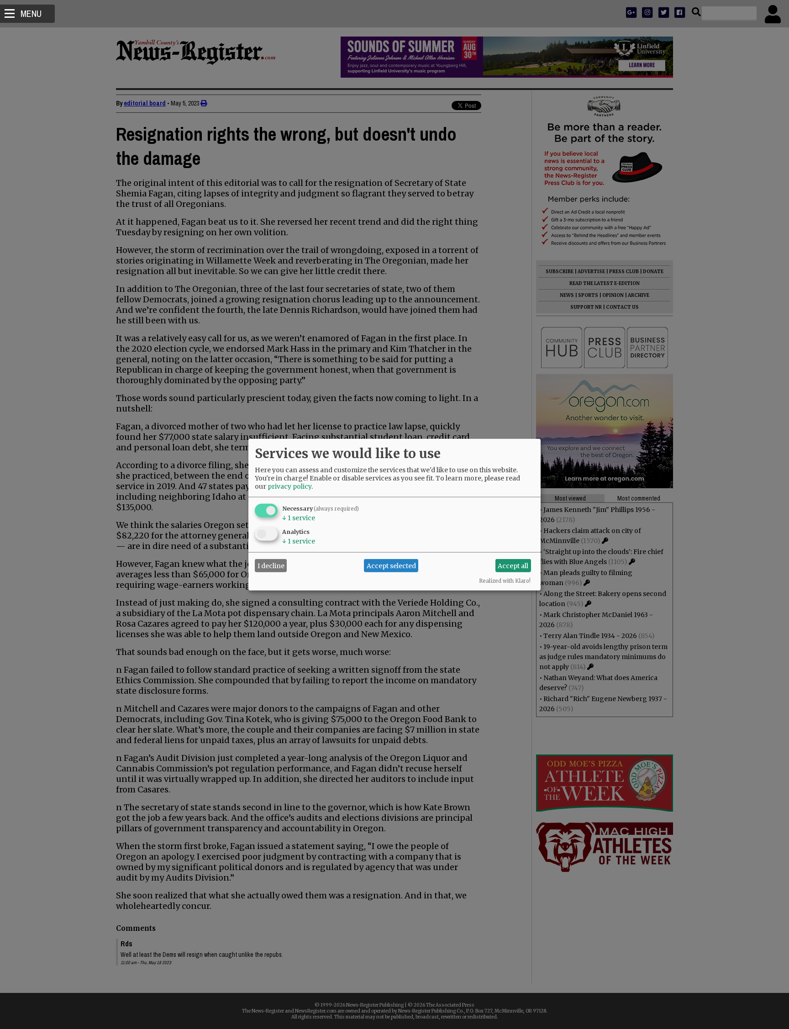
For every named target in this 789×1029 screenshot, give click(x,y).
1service (298, 518)
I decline (271, 565)
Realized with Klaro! (505, 581)
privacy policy (289, 486)
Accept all (513, 565)
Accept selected (391, 565)
